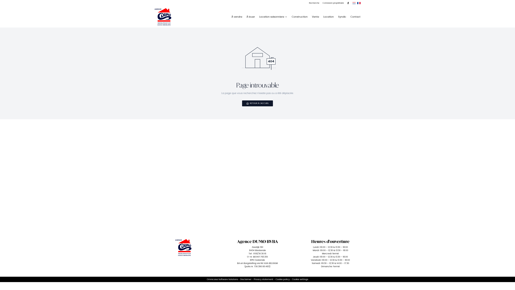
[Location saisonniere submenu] (286, 17)
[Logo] (171, 16)
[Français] (358, 3)
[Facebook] (348, 3)
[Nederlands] (354, 3)
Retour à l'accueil (259, 103)
